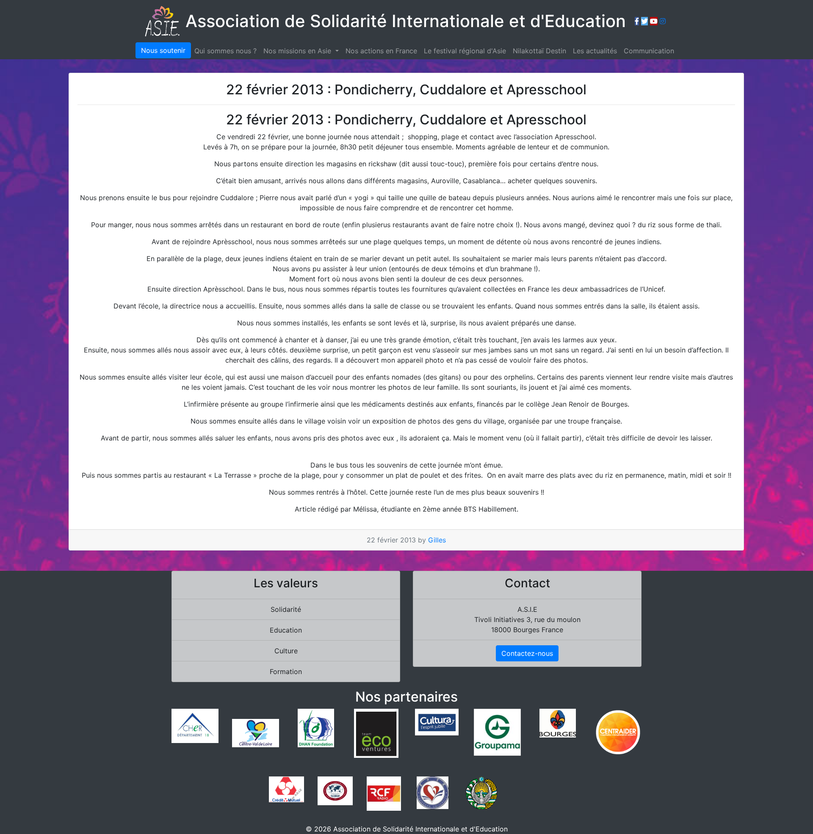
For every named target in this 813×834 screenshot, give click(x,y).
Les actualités (595, 51)
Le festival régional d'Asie (465, 51)
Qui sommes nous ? (225, 51)
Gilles (437, 540)
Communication (649, 51)
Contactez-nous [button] (527, 653)
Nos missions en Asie (298, 51)
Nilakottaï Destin (539, 51)
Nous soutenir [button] (163, 50)
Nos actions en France (381, 51)
